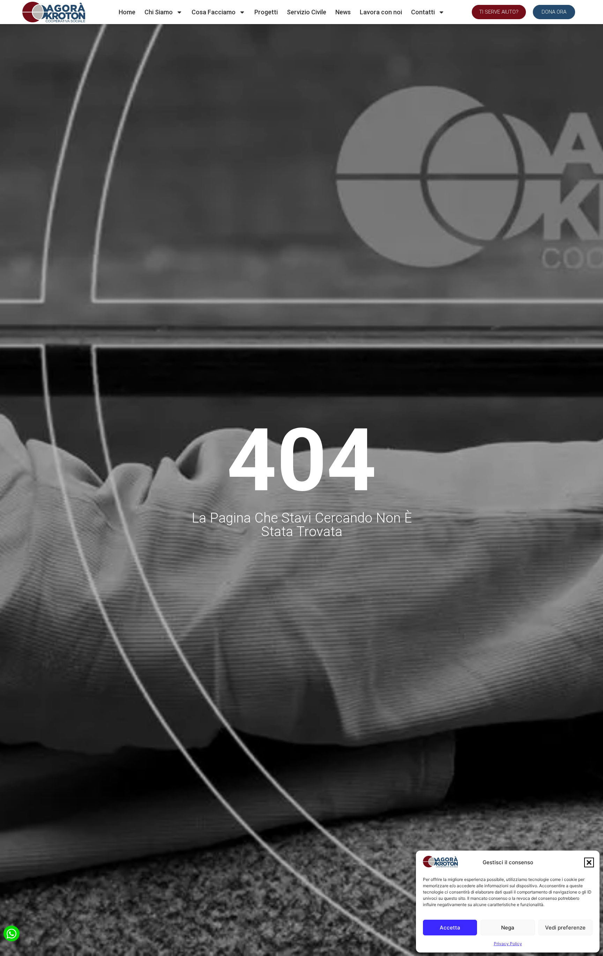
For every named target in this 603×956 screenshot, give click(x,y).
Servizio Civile (306, 12)
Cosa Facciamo (214, 12)
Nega (507, 927)
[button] (589, 862)
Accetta (450, 927)
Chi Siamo (158, 12)
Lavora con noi (381, 12)
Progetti (266, 12)
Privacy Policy (508, 943)
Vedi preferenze (565, 927)
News (343, 12)
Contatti (423, 12)
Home (127, 12)
